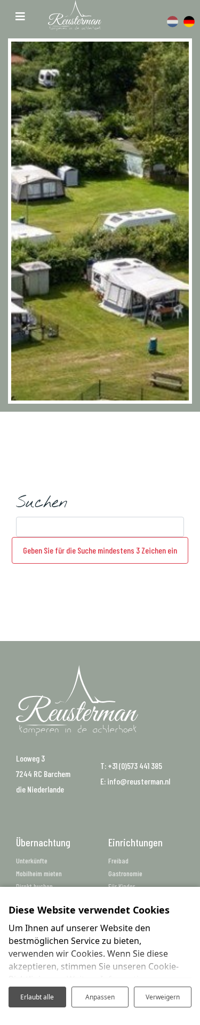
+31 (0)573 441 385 (135, 765)
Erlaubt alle (37, 997)
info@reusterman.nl (138, 781)
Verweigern (163, 997)
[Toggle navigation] (20, 15)
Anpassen (100, 997)
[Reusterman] (74, 15)
